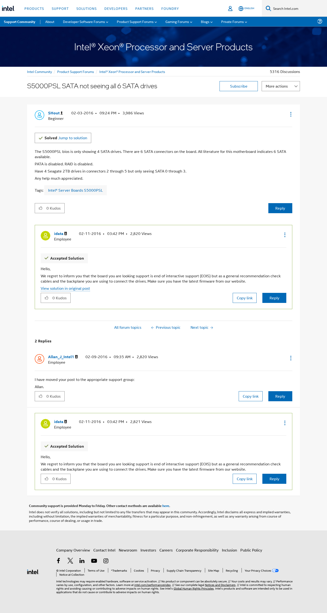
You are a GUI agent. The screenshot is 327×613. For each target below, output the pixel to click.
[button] (290, 114)
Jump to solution (66, 137)
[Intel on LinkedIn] (82, 561)
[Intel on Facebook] (58, 561)
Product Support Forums (75, 71)
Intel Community (39, 71)
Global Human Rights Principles (194, 588)
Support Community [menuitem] (19, 21)
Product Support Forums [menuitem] (135, 21)
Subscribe (239, 86)
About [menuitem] (49, 21)
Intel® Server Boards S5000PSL (75, 190)
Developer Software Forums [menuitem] (84, 21)
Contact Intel (104, 550)
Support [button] (60, 8)
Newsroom (128, 550)
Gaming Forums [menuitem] (177, 21)
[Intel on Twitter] (70, 561)
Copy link (245, 298)
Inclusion (229, 550)
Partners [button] (144, 8)
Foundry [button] (170, 8)
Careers (166, 550)
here (165, 505)
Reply (280, 208)
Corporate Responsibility (197, 550)
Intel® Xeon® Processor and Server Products (132, 71)
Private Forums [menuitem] (232, 21)
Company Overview (73, 550)
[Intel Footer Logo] (33, 571)
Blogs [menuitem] (205, 21)
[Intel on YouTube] (94, 561)
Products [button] (34, 8)
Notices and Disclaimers (220, 584)
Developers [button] (116, 8)
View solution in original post (65, 288)
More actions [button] (277, 86)
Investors (148, 550)
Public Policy (251, 550)
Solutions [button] (86, 8)
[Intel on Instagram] (106, 561)
